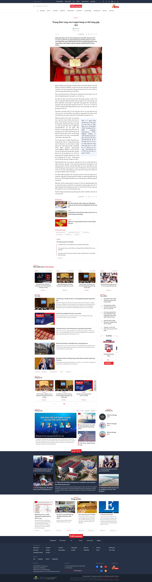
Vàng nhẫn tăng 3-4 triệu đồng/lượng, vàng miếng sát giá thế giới (73, 244)
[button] (76, 404)
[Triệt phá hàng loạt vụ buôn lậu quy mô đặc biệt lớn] (109, 461)
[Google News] (118, 1)
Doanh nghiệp (87, 10)
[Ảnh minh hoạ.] (76, 47)
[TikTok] (115, 1)
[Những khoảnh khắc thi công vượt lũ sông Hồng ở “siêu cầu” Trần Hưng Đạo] (109, 480)
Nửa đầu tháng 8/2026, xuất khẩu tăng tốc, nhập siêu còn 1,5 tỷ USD (110, 307)
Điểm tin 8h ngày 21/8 (111, 433)
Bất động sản (97, 10)
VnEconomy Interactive (106, 514)
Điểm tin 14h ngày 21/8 (112, 416)
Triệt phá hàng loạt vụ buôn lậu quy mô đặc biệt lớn (108, 470)
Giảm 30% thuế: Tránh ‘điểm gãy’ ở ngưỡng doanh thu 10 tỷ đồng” (110, 322)
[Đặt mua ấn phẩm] (115, 6)
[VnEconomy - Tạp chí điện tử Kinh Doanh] (76, 536)
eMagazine (93, 410)
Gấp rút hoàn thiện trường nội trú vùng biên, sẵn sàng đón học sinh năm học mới (75, 483)
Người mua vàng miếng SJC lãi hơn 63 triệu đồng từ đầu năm (82, 222)
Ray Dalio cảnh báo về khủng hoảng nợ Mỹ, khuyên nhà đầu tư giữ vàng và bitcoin (75, 359)
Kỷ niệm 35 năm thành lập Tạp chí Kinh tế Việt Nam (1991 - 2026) (65, 516)
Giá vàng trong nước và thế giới (65, 242)
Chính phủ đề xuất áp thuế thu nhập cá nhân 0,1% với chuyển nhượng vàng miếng (82, 213)
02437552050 (69, 567)
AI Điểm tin (109, 410)
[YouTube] (112, 1)
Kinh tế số (62, 10)
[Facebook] (103, 1)
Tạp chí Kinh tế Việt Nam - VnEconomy (110, 578)
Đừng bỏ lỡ (38, 378)
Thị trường (79, 10)
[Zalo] (109, 1)
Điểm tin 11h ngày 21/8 (112, 424)
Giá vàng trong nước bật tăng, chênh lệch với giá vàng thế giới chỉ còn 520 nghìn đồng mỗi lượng (76, 254)
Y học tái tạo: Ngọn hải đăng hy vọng (86, 444)
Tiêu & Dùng (68, 1)
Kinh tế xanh (71, 10)
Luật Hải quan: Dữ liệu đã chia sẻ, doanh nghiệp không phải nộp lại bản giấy (87, 286)
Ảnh (34, 559)
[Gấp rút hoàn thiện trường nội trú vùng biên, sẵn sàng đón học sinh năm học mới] (76, 468)
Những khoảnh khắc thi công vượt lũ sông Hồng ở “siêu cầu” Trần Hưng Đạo (109, 489)
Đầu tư (48, 10)
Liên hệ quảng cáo (78, 570)
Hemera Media (54, 577)
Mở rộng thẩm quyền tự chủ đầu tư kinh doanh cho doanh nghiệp (42, 470)
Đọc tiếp (37, 296)
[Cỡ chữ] (58, 34)
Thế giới (105, 10)
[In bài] (56, 34)
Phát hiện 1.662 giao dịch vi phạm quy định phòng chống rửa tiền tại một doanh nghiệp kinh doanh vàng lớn (82, 205)
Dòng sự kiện (76, 499)
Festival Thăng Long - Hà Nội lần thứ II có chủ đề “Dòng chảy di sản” (43, 488)
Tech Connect (85, 1)
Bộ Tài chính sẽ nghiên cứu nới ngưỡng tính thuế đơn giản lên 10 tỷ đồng (44, 395)
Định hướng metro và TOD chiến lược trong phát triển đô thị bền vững (43, 516)
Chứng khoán (59, 1)
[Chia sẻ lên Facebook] (86, 34)
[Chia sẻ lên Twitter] (89, 34)
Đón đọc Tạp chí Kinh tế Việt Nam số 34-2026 (68, 313)
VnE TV (77, 1)
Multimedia (39, 411)
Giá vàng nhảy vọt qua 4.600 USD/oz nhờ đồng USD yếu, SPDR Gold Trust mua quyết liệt (76, 249)
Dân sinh (111, 10)
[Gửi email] (91, 34)
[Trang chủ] (38, 11)
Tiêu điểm (42, 10)
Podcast (82, 410)
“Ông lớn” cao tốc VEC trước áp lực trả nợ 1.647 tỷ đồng (110, 329)
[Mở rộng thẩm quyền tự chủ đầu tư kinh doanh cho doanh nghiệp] (43, 461)
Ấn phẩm (83, 392)
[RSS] (105, 570)
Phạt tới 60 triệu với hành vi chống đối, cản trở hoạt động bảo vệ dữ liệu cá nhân (43, 286)
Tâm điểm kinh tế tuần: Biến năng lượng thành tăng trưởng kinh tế (86, 426)
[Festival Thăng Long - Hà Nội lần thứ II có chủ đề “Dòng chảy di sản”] (43, 480)
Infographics (87, 410)
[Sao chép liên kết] (94, 34)
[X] (106, 1)
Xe (73, 1)
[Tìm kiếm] (37, 6)
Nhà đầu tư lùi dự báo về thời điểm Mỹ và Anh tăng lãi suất (72, 343)
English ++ (93, 1)
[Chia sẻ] (96, 34)
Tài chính (55, 10)
